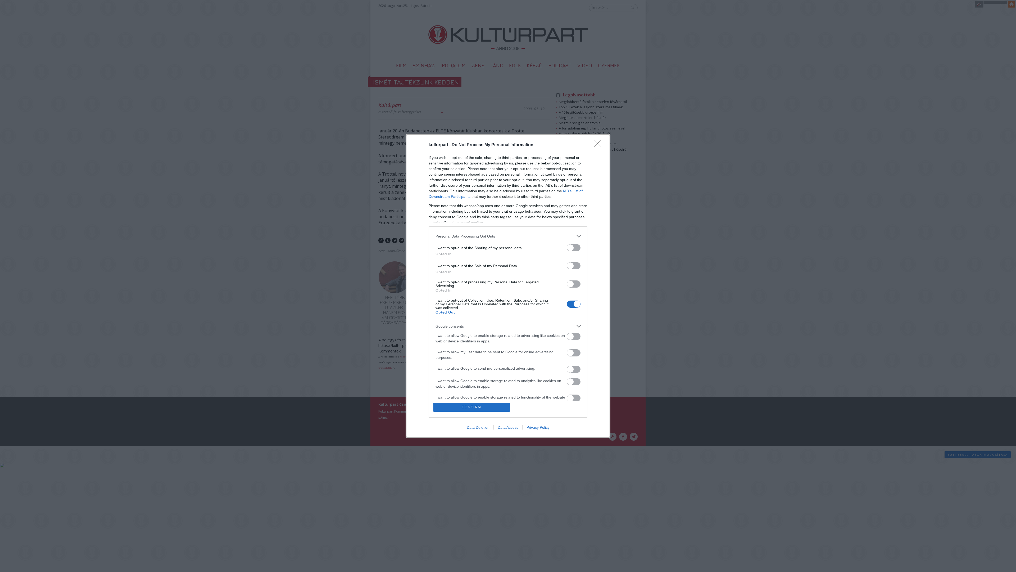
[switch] (573, 247)
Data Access (508, 427)
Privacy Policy (538, 427)
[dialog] (508, 286)
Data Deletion (478, 427)
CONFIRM (471, 407)
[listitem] (508, 236)
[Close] (600, 145)
